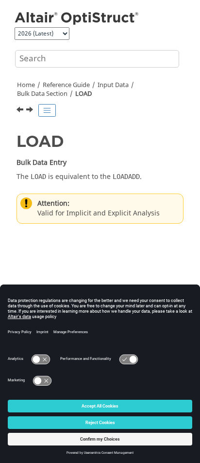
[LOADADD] (30, 111)
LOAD (83, 93)
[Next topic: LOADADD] (30, 111)
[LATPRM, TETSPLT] (21, 111)
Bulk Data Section (42, 93)
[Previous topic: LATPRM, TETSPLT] (21, 111)
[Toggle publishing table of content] (47, 110)
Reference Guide (66, 85)
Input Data (113, 85)
